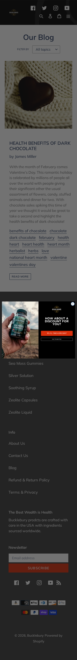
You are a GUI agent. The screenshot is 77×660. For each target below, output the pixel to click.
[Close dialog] (72, 304)
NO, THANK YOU (56, 339)
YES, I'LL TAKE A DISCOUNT (57, 333)
